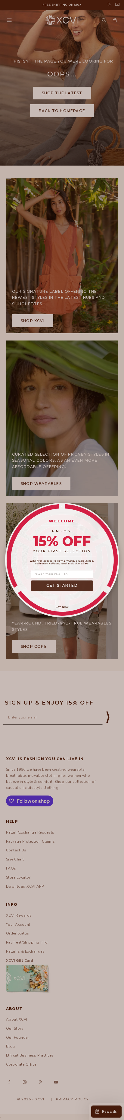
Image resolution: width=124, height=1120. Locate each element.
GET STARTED (62, 585)
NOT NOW (62, 607)
